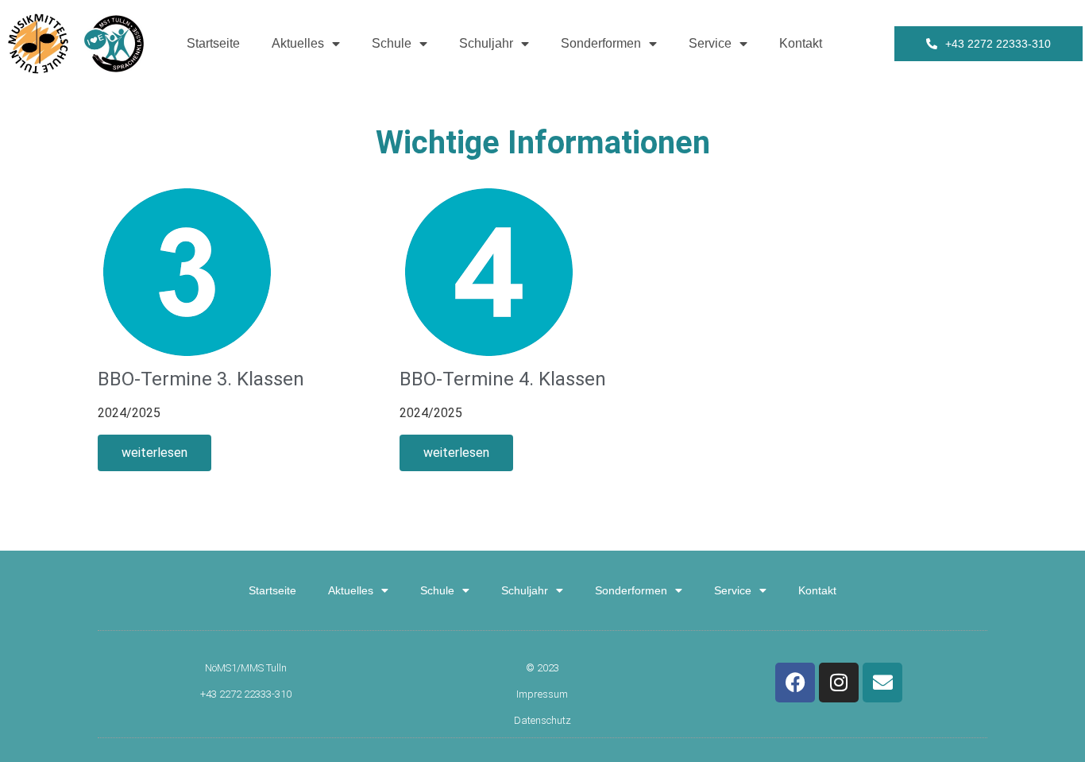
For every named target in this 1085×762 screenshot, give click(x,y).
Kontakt (800, 43)
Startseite (213, 43)
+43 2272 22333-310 (246, 694)
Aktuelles (298, 43)
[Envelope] (882, 682)
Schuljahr (486, 43)
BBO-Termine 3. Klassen (201, 379)
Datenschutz (542, 720)
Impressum (542, 694)
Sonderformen (601, 43)
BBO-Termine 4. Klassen (503, 379)
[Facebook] (795, 682)
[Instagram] (839, 682)
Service (710, 43)
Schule (391, 43)
